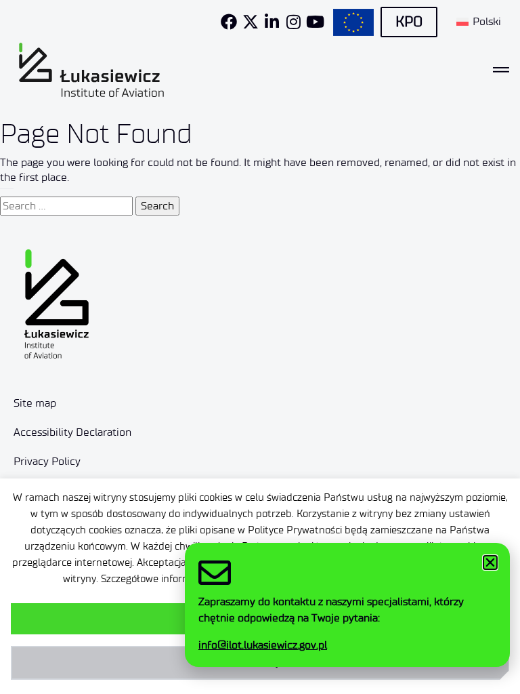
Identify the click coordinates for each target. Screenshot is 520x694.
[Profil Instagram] (294, 22)
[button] (490, 562)
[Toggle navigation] (501, 70)
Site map (35, 402)
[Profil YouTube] (315, 22)
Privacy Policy (47, 461)
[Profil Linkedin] (272, 22)
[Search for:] (66, 206)
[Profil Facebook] (229, 22)
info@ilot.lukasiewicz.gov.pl (262, 644)
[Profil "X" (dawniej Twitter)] (250, 22)
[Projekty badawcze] (353, 22)
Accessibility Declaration (72, 432)
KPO (408, 21)
